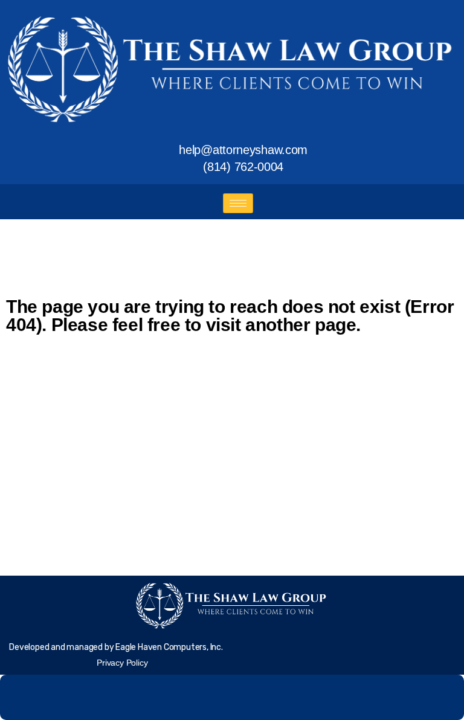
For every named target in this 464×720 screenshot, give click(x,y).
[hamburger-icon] (238, 203)
